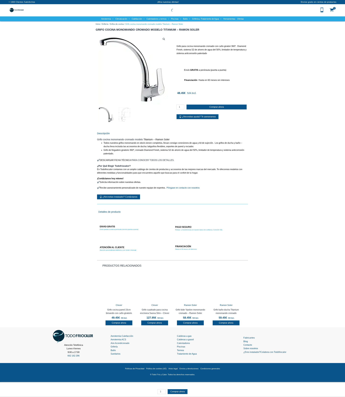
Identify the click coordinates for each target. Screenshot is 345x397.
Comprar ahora (216, 107)
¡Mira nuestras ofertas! (168, 2)
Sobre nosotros (250, 348)
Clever (119, 305)
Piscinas (181, 347)
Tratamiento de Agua (187, 354)
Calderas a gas (184, 336)
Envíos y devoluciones (189, 368)
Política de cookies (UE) (156, 368)
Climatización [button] (121, 19)
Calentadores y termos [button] (156, 19)
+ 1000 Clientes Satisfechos (22, 2)
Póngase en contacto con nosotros (183, 188)
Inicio (98, 24)
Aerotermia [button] (106, 19)
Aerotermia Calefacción (122, 336)
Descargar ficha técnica (115, 160)
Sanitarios (115, 354)
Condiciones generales (210, 368)
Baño (113, 350)
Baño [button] (185, 19)
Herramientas (229, 19)
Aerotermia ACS (118, 339)
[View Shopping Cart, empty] (332, 10)
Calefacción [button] (137, 19)
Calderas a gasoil (185, 339)
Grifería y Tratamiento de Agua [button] (205, 19)
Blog (245, 341)
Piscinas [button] (175, 19)
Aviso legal (173, 368)
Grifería (105, 24)
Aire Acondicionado (120, 343)
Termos (180, 350)
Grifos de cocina (117, 24)
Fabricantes (249, 338)
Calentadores (183, 343)
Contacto (247, 345)
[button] (112, 18)
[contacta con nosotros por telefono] (322, 9)
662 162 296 (74, 356)
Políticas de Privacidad (134, 368)
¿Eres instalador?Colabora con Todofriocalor (264, 352)
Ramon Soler (190, 305)
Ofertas (240, 19)
